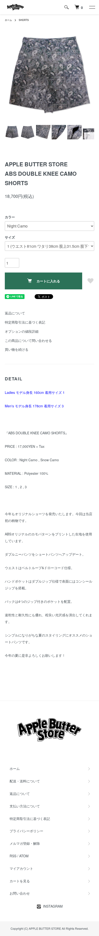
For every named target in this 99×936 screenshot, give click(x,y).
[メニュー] (92, 7)
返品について (15, 313)
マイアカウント (21, 868)
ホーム (8, 20)
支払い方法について (25, 806)
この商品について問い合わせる (28, 340)
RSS (13, 855)
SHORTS (24, 20)
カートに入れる (48, 281)
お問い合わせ (20, 893)
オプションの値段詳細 (21, 331)
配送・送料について (25, 781)
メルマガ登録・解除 (25, 843)
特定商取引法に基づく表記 (25, 322)
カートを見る (20, 880)
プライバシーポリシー (26, 830)
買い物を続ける (16, 349)
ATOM (24, 855)
